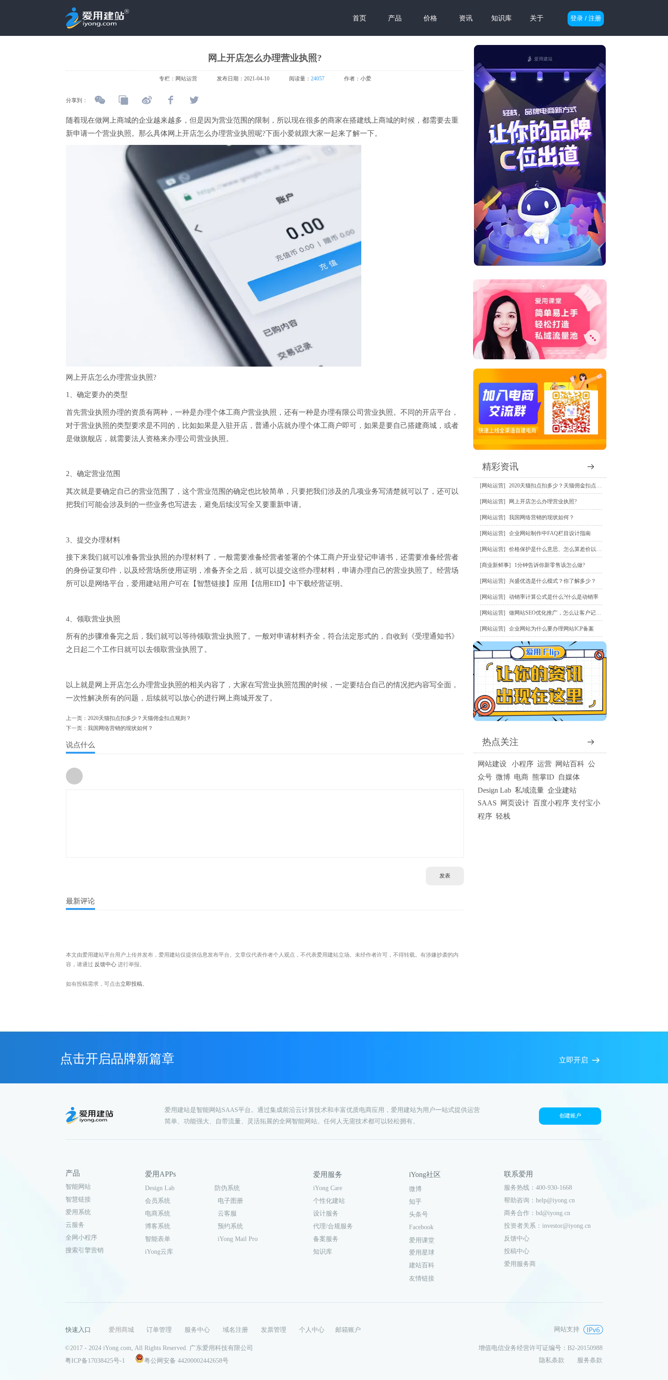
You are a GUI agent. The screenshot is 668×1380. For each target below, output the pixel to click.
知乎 (415, 1201)
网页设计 (514, 803)
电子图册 (230, 1200)
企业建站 (562, 790)
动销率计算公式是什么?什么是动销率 (553, 597)
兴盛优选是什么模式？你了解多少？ (552, 581)
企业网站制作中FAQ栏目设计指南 (550, 533)
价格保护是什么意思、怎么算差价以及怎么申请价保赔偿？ (580, 549)
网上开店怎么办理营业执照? (543, 501)
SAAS (487, 803)
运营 (544, 764)
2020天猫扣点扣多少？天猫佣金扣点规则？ (561, 485)
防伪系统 (227, 1188)
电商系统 (157, 1213)
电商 (521, 777)
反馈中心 (105, 964)
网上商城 (233, 698)
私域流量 (529, 790)
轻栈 (503, 816)
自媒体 (569, 777)
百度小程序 (551, 803)
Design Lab (494, 790)
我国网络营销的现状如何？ (541, 517)
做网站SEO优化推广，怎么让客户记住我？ (560, 613)
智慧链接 (78, 1199)
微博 (503, 777)
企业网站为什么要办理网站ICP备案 (551, 628)
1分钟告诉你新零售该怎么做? (549, 565)
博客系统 (157, 1226)
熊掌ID (543, 777)
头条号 (418, 1214)
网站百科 (569, 764)
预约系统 (230, 1226)
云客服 (227, 1213)
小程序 (522, 764)
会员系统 (157, 1200)
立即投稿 (131, 984)
